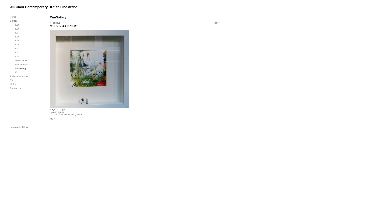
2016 (17, 36)
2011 (17, 56)
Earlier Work (21, 60)
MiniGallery (20, 68)
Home (13, 17)
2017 (17, 33)
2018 (17, 29)
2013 (17, 48)
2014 (17, 44)
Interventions (22, 64)
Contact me (16, 88)
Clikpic (25, 127)
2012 (17, 52)
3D (16, 72)
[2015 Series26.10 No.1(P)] (135, 69)
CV (11, 80)
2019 (17, 25)
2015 (17, 40)
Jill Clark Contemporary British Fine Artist (43, 7)
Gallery (13, 21)
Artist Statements (19, 76)
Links (13, 84)
